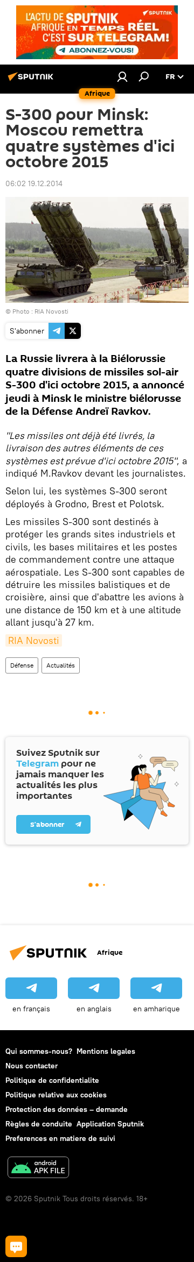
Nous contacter (31, 1065)
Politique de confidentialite (52, 1080)
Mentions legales (106, 1051)
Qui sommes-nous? (38, 1051)
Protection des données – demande (66, 1109)
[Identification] (122, 76)
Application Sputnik (110, 1124)
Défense (21, 665)
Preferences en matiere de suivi (60, 1138)
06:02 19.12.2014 (34, 183)
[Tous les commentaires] (16, 1246)
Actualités (60, 665)
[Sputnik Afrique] (32, 81)
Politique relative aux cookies (56, 1095)
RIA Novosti (33, 640)
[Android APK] (38, 1169)
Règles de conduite (38, 1124)
